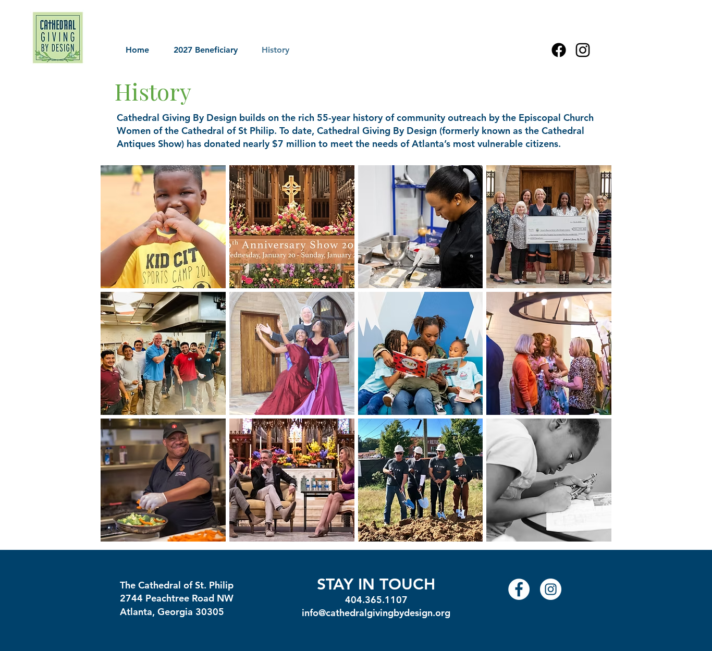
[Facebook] (558, 50)
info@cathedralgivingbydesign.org (376, 613)
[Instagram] (582, 50)
